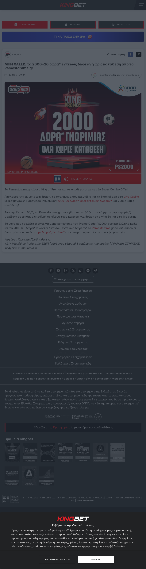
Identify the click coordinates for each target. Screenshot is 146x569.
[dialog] (73, 540)
